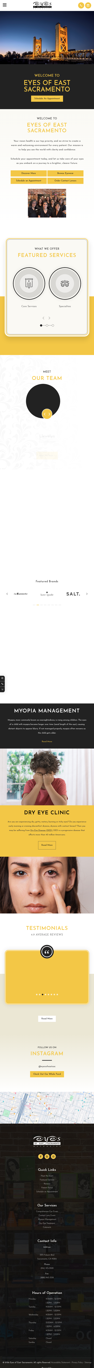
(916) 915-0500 (47, 1261)
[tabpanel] (29, 289)
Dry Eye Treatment (47, 1216)
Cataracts (47, 1220)
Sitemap (88, 1355)
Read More (47, 742)
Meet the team (47, 1169)
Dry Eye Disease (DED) (41, 830)
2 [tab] (47, 326)
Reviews (47, 1177)
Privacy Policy (77, 1355)
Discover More (28, 173)
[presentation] (7, 594)
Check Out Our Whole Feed (47, 1067)
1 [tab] (41, 326)
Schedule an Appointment (28, 181)
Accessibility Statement (60, 1355)
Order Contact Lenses (65, 181)
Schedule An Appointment (47, 99)
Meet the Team (46, 456)
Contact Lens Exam (47, 1208)
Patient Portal (47, 1181)
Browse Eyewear (65, 173)
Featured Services (47, 1173)
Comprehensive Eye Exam (47, 1204)
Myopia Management (47, 1212)
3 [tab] (53, 326)
